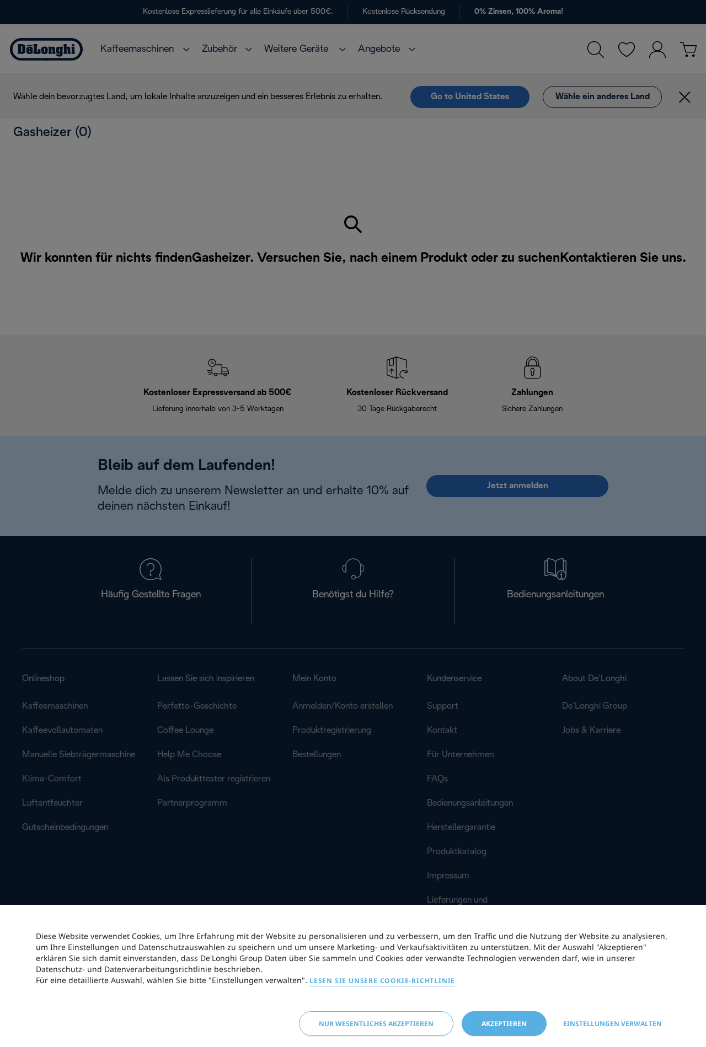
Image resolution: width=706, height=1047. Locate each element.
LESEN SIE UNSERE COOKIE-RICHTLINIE (382, 980)
